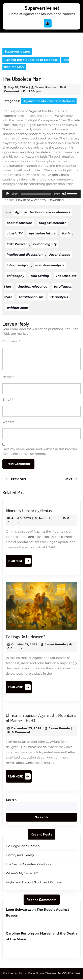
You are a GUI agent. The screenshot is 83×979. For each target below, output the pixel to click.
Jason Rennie (45, 87)
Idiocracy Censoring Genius (29, 510)
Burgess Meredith (52, 223)
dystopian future (42, 233)
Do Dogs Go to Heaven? (25, 636)
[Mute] (64, 194)
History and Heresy (20, 855)
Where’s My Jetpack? (22, 873)
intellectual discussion (25, 254)
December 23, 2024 (26, 728)
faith (66, 233)
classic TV (14, 233)
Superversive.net (42, 7)
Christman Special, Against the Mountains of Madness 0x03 (41, 717)
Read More (20, 562)
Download (56, 200)
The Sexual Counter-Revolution (29, 864)
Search (11, 800)
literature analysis (49, 265)
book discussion (19, 223)
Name (8, 377)
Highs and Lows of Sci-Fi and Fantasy (34, 882)
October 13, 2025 (24, 644)
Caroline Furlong (20, 933)
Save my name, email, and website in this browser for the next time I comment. (39, 451)
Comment (11, 341)
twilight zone (17, 308)
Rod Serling (40, 276)
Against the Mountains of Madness (31, 60)
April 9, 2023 (21, 518)
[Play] (8, 194)
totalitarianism (31, 297)
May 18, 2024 (18, 87)
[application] (41, 194)
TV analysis (59, 297)
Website (8, 422)
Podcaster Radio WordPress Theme (29, 973)
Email (7, 399)
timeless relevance (32, 286)
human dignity (45, 244)
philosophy (15, 276)
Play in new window (31, 200)
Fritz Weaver (17, 244)
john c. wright (18, 265)
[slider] (73, 193)
